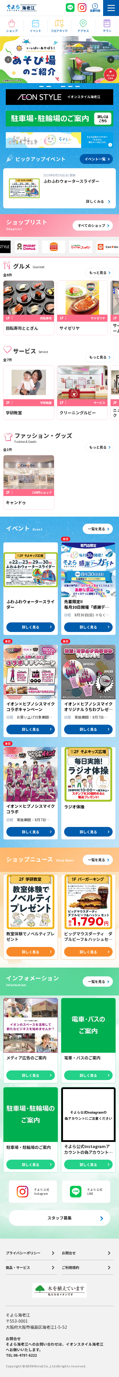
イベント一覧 (95, 158)
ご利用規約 (70, 1268)
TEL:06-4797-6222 (21, 1355)
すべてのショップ (91, 225)
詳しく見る (30, 626)
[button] (8, 59)
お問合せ (69, 1253)
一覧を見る (96, 528)
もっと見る (98, 272)
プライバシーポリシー (23, 1253)
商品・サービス (18, 1268)
